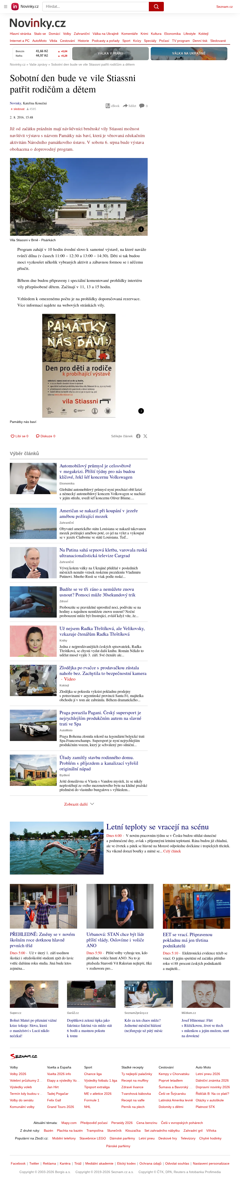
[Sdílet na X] (145, 436)
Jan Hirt (53, 1087)
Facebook (18, 1163)
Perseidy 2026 (122, 1123)
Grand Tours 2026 (60, 1107)
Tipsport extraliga (97, 1087)
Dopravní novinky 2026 (213, 1087)
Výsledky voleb (21, 1087)
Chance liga (93, 1074)
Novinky (15, 103)
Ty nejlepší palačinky (136, 1074)
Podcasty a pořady (106, 41)
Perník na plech (133, 1107)
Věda (53, 41)
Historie (83, 41)
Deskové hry (167, 1138)
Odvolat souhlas (177, 1163)
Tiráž (78, 1163)
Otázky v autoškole (210, 1100)
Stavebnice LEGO (92, 1138)
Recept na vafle (133, 1100)
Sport (126, 41)
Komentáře (129, 33)
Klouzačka (133, 1130)
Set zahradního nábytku (162, 1130)
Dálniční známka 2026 (212, 1080)
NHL (87, 1107)
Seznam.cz (224, 6)
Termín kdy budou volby (27, 1093)
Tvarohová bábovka (136, 1093)
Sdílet (132, 105)
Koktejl (203, 33)
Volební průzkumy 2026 (27, 1080)
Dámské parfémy (122, 1138)
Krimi (144, 33)
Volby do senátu (22, 1100)
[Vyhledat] (156, 6)
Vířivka (211, 1130)
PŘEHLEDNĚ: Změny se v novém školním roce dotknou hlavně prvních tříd (42, 940)
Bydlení (65, 775)
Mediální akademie (99, 1163)
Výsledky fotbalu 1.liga (100, 1080)
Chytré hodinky (210, 1138)
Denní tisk (200, 41)
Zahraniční (82, 33)
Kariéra (65, 1163)
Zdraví (64, 601)
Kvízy (137, 41)
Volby (67, 33)
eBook (115, 105)
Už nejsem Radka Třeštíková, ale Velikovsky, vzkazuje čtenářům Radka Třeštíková (102, 631)
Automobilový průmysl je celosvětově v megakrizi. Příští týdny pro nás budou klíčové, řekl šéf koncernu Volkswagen (97, 471)
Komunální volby (22, 1107)
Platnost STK (205, 1107)
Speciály (150, 41)
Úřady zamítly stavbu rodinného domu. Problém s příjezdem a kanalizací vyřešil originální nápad (99, 763)
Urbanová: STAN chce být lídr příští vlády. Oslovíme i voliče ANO (115, 940)
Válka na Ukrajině (106, 33)
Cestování (67, 41)
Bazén (48, 1130)
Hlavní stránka (20, 33)
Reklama (49, 1163)
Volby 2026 (18, 1074)
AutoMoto (39, 41)
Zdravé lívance (132, 1087)
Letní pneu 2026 (208, 1074)
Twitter (34, 1163)
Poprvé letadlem (171, 1080)
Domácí (54, 33)
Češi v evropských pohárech (182, 1123)
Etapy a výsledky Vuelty (64, 1080)
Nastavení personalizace (211, 1163)
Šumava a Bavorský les (176, 1087)
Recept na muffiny (134, 1080)
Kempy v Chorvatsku (174, 1074)
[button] (79, 197)
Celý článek (172, 850)
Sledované (218, 41)
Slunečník (114, 1130)
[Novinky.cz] (38, 24)
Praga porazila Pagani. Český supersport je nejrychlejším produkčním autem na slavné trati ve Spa (100, 718)
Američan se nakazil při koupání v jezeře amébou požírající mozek (99, 513)
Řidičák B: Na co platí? (212, 1093)
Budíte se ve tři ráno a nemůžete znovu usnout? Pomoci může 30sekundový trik (97, 592)
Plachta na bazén (70, 1130)
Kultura (156, 33)
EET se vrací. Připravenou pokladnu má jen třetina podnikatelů (187, 940)
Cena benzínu (146, 1123)
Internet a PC (20, 41)
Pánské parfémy (118, 1146)
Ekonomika (172, 33)
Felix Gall (54, 1100)
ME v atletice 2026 (98, 1093)
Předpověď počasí (94, 1123)
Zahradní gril (193, 1130)
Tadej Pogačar (57, 1093)
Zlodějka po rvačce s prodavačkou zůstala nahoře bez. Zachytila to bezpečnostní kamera (103, 670)
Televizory (188, 1138)
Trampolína (94, 1130)
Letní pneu (147, 1138)
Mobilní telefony (64, 1138)
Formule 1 (91, 1100)
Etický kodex (126, 1163)
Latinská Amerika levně (176, 1100)
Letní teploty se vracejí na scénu (157, 826)
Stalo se (40, 33)
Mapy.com (69, 1123)
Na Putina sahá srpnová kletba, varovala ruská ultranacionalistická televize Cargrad (103, 553)
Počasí (164, 41)
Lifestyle (190, 33)
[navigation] (5, 6)
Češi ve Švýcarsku (172, 1093)
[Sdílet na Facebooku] (138, 436)
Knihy (63, 640)
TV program (181, 41)
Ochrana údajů (150, 1163)
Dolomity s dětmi (171, 1107)
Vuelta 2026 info (59, 1074)
